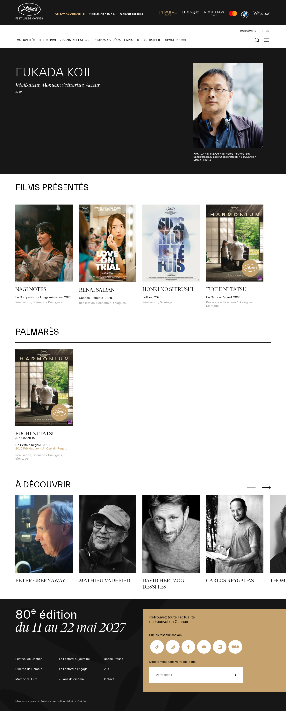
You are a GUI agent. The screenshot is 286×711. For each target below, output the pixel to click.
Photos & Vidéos (107, 40)
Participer (151, 40)
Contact (108, 679)
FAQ (106, 669)
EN (267, 31)
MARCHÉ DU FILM (131, 14)
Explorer (131, 40)
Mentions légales (25, 701)
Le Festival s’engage (73, 669)
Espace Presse (175, 40)
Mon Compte (248, 31)
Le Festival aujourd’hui (74, 659)
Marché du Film (26, 679)
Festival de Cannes (28, 659)
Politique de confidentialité (56, 701)
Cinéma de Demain (28, 669)
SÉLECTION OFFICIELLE (70, 14)
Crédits (81, 701)
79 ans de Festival (75, 40)
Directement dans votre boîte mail (173, 662)
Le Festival (48, 40)
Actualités (26, 40)
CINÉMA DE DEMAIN (102, 14)
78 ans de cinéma (71, 679)
